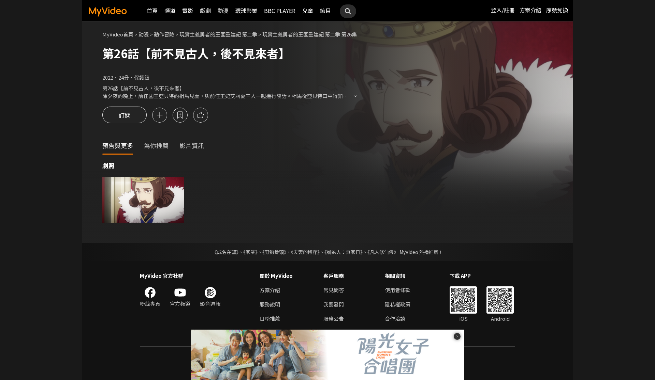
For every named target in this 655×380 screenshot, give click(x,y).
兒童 (307, 10)
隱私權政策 (397, 304)
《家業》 (250, 252)
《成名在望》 (225, 252)
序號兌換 (557, 10)
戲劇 (205, 10)
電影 (187, 10)
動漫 (223, 10)
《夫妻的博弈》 (305, 252)
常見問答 (333, 290)
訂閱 (124, 115)
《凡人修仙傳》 (382, 252)
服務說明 (270, 304)
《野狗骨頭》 (274, 252)
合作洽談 (395, 318)
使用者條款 (397, 290)
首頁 (152, 10)
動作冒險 (164, 34)
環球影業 (246, 10)
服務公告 (333, 318)
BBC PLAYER (279, 10)
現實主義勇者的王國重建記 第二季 (218, 34)
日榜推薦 (270, 318)
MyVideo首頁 (117, 34)
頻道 (169, 10)
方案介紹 (530, 10)
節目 (325, 10)
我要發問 (333, 304)
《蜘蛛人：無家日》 (343, 252)
